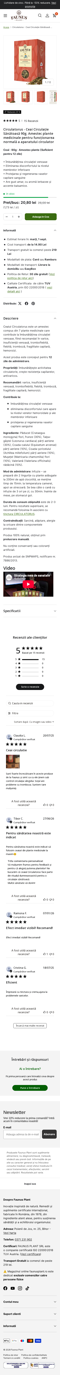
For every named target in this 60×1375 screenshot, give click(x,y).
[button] (54, 15)
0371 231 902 (23, 1239)
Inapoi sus (30, 1183)
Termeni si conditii (11, 1358)
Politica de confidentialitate (34, 1355)
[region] (30, 660)
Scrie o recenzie (30, 686)
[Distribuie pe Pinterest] (33, 303)
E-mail (7, 1127)
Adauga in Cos (40, 216)
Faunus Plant (17, 1349)
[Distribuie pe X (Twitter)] (19, 303)
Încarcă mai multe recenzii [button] (30, 1025)
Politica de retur (10, 1355)
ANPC (44, 1358)
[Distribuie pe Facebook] (26, 303)
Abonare (49, 1134)
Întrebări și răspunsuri (30, 1059)
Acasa (6, 27)
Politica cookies (31, 1358)
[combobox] (34, 721)
